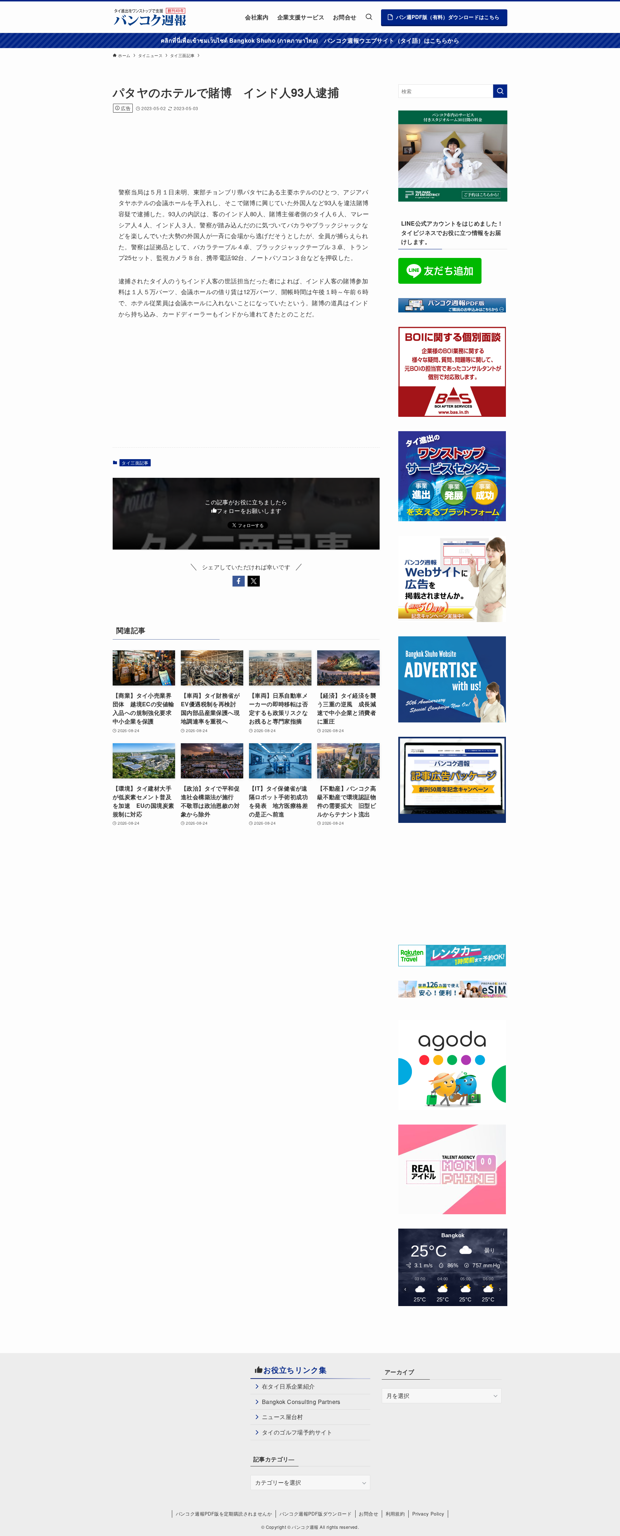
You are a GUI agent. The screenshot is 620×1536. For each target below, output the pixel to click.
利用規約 (395, 1513)
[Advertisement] (243, 140)
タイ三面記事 (135, 463)
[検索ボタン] (369, 17)
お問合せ (368, 1513)
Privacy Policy (428, 1513)
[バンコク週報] (150, 17)
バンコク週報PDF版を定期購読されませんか (224, 1513)
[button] (238, 581)
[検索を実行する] (500, 91)
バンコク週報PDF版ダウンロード (316, 1513)
